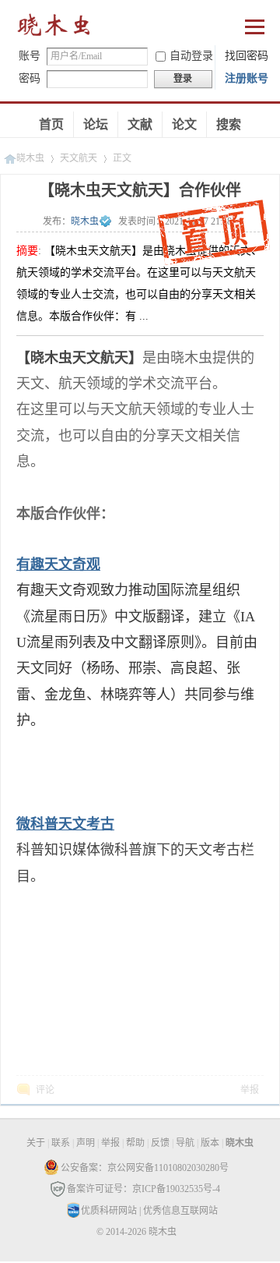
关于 (35, 1142)
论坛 (95, 124)
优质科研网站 (109, 1210)
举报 (249, 1089)
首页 (51, 124)
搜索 (228, 124)
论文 (184, 124)
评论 (45, 1089)
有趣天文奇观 (58, 564)
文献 (140, 124)
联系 (60, 1142)
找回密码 (246, 56)
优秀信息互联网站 (180, 1210)
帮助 (135, 1142)
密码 (29, 78)
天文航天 (78, 158)
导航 (185, 1142)
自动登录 (191, 56)
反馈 (160, 1142)
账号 (29, 56)
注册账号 (246, 78)
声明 (85, 1142)
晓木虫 (54, 28)
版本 (210, 1142)
